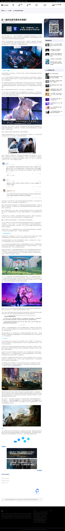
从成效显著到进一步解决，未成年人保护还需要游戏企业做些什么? (56, 90)
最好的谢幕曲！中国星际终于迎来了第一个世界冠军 (56, 81)
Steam (50, 511)
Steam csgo (36, 5)
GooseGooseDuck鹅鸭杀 (56, 5)
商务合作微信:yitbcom (60, 1)
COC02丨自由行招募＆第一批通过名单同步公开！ (55, 108)
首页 (13, 5)
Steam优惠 (20, 5)
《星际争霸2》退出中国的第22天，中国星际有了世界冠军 (55, 50)
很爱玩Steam (3, 10)
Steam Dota (45, 5)
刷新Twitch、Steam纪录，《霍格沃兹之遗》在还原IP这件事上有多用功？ (56, 45)
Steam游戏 (29, 5)
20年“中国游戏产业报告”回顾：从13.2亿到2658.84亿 (56, 99)
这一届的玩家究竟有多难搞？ (18, 10)
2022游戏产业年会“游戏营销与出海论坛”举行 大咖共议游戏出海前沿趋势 (56, 54)
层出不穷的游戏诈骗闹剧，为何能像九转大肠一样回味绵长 (56, 77)
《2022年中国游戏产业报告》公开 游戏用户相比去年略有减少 (56, 112)
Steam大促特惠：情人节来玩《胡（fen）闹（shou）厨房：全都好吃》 (56, 94)
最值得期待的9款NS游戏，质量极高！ (56, 86)
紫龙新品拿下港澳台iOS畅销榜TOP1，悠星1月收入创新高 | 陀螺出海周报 (56, 63)
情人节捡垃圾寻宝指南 (54, 73)
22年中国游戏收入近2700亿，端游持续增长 (56, 104)
